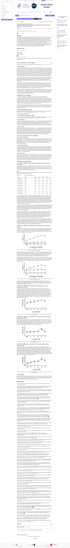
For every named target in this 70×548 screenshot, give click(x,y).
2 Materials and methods (5, 11)
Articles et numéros (24, 12)
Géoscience (33, 0)
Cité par (3, 16)
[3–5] (29, 85)
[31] (27, 230)
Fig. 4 (42, 320)
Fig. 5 (25, 346)
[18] (37, 138)
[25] (46, 208)
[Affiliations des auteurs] (18, 29)
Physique (29, 0)
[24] (25, 202)
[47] (49, 349)
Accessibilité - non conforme (36, 546)
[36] (40, 259)
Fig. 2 (35, 257)
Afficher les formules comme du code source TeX (46, 21)
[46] (44, 349)
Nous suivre (42, 546)
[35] (47, 255)
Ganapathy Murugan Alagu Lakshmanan (22, 28)
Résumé (3, 5)
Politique (27, 526)
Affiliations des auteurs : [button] (20, 59)
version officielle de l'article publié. (47, 64)
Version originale (19, 21)
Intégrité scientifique (38, 12)
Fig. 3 (45, 289)
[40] (37, 293)
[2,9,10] (25, 90)
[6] (38, 252)
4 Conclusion (4, 13)
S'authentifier (35, 538)
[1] (32, 70)
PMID (17, 55)
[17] (36, 127)
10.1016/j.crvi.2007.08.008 (22, 57)
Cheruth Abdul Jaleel (32, 28)
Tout (46, 15)
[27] (37, 216)
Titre (2, 3)
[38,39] (30, 292)
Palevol (37, 0)
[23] (39, 200)
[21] (17, 168)
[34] (31, 232)
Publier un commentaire (5, 19)
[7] (43, 87)
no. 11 (32, 18)
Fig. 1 (22, 229)
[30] (47, 220)
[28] (43, 217)
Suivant (40, 18)
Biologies (43, 0)
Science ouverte (31, 12)
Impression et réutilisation (51, 12)
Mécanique (25, 0)
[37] (24, 292)
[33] (29, 231)
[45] (33, 323)
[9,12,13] (35, 169)
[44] (47, 321)
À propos (18, 12)
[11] (17, 92)
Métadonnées (4, 6)
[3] (34, 79)
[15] (34, 117)
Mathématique (21, 0)
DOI (37, 398)
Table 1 (49, 166)
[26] (28, 209)
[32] (20, 231)
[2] (46, 78)
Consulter (17, 15)
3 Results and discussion (5, 12)
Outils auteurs (45, 12)
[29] (49, 219)
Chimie (40, 0)
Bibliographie (4, 14)
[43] (27, 297)
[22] (31, 197)
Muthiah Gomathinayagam (40, 28)
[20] (38, 154)
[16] (37, 120)
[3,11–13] (31, 86)
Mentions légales (47, 546)
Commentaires (4, 18)
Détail (18, 50)
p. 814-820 (36, 18)
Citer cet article (23, 50)
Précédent (18, 18)
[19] (42, 146)
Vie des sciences (48, 0)
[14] (47, 116)
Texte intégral (4, 8)
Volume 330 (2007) (27, 18)
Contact (51, 546)
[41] (24, 294)
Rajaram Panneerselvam (48, 28)
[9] (40, 321)
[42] (33, 296)
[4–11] (22, 81)
